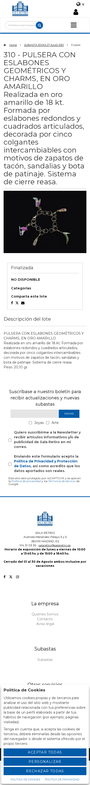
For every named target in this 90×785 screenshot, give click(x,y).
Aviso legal (45, 624)
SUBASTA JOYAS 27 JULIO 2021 (44, 45)
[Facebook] (5, 577)
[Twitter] (10, 577)
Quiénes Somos (45, 614)
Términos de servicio (62, 481)
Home (13, 45)
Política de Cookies (25, 779)
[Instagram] (17, 577)
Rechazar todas (45, 771)
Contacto (45, 619)
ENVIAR (69, 413)
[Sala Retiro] (20, 8)
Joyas (39, 423)
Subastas (45, 659)
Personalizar (45, 761)
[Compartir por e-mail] (12, 303)
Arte (55, 423)
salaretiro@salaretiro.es (55, 545)
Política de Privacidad (62, 779)
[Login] (75, 12)
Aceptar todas (45, 752)
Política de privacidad (26, 481)
